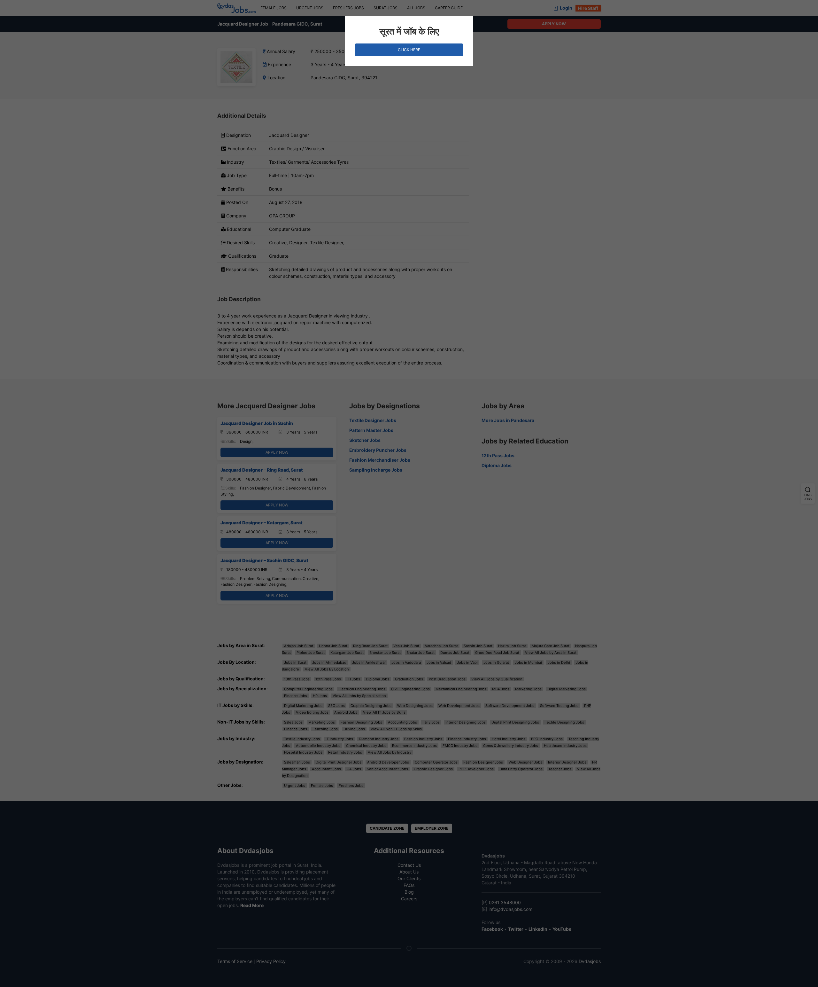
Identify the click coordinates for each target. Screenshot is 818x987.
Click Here (409, 49)
